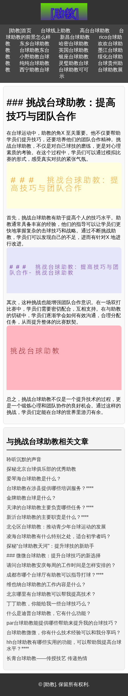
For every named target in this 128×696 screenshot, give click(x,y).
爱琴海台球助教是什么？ (34, 478)
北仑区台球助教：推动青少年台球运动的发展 (56, 526)
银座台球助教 (74, 56)
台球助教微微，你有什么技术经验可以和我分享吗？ (64, 632)
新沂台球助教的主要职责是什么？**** (48, 517)
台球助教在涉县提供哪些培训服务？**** (50, 488)
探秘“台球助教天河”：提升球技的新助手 (50, 546)
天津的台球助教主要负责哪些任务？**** (50, 507)
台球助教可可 (74, 69)
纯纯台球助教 (34, 63)
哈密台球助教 (74, 43)
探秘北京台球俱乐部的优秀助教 (41, 469)
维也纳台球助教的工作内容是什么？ (46, 584)
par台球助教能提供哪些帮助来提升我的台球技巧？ (62, 623)
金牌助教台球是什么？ (31, 498)
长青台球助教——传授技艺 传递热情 (47, 658)
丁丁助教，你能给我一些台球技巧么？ (49, 603)
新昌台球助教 (75, 37)
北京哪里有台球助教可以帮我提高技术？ (51, 594)
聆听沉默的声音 (24, 459)
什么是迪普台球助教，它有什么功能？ (49, 613)
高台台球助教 (95, 30)
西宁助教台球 (34, 69)
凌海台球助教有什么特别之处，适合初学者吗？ (59, 536)
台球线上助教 (56, 30)
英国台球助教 (74, 50)
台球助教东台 (34, 50)
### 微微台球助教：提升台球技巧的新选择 (54, 555)
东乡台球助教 (34, 43)
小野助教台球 (34, 56)
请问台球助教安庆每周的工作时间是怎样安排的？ (61, 565)
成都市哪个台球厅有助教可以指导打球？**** (55, 574)
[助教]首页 (20, 30)
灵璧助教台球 (74, 63)
